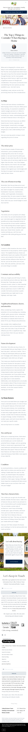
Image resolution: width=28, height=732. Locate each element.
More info (13, 726)
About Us (4, 659)
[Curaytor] (8, 642)
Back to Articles (7, 28)
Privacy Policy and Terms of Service (10, 691)
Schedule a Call (5, 661)
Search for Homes (6, 652)
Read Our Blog (5, 656)
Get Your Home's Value (7, 654)
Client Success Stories (7, 649)
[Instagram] (5, 635)
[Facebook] (2, 635)
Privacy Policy (14, 703)
